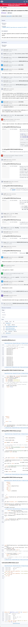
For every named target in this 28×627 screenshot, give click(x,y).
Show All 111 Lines (16, 367)
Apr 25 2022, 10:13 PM (7, 304)
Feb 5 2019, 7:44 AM (8, 70)
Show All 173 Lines (16, 373)
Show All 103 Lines (16, 508)
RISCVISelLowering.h (10, 328)
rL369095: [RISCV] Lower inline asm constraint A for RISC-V (14, 27)
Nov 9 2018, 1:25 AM (7, 51)
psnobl (21, 115)
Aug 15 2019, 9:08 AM (8, 282)
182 (5, 151)
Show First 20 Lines (8, 343)
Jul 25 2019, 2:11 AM (8, 258)
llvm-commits (18, 53)
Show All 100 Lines (16, 427)
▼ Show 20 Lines (24, 434)
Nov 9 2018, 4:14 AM (7, 66)
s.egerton (17, 277)
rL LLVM (4, 46)
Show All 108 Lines (16, 474)
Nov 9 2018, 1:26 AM (7, 58)
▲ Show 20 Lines (8, 367)
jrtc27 (4, 84)
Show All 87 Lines (16, 434)
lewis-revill (8, 16)
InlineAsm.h (8, 323)
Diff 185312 (21, 69)
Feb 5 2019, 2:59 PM (7, 86)
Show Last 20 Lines (24, 367)
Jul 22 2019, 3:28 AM (8, 233)
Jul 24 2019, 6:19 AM (7, 243)
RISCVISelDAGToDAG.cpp (11, 326)
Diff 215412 (21, 281)
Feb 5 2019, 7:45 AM (7, 82)
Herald (4, 53)
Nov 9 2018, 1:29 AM (7, 62)
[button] (27, 1)
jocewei (23, 53)
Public (10, 13)
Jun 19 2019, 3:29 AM (8, 183)
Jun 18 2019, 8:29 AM (8, 161)
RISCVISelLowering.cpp (11, 329)
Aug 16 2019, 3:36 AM (7, 292)
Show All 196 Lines (16, 559)
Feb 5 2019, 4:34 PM (8, 90)
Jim (15, 115)
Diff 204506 (21, 101)
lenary (5, 213)
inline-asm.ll (8, 333)
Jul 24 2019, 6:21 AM (8, 247)
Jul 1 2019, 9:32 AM (7, 195)
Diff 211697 (21, 257)
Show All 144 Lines (16, 565)
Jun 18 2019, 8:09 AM (11, 120)
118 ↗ (5, 129)
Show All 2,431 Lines (17, 480)
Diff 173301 (21, 65)
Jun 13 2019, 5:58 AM (8, 103)
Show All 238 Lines (16, 343)
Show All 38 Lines (16, 623)
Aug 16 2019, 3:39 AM (8, 297)
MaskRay (17, 227)
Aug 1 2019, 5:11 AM (8, 267)
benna (18, 115)
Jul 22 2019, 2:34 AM (8, 215)
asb (4, 24)
